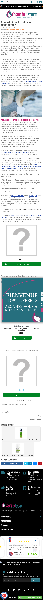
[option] (21, 376)
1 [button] (17, 400)
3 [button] (21, 400)
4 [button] (24, 400)
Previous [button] (5, 377)
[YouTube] (24, 590)
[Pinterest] (29, 590)
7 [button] (30, 400)
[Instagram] (34, 590)
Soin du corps (22, 29)
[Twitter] (14, 590)
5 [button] (26, 400)
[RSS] (19, 590)
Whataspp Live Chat (34, 598)
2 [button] (19, 400)
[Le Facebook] (9, 590)
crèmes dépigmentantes (18, 209)
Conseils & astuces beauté (13, 29)
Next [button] (37, 377)
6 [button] (28, 400)
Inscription (36, 580)
